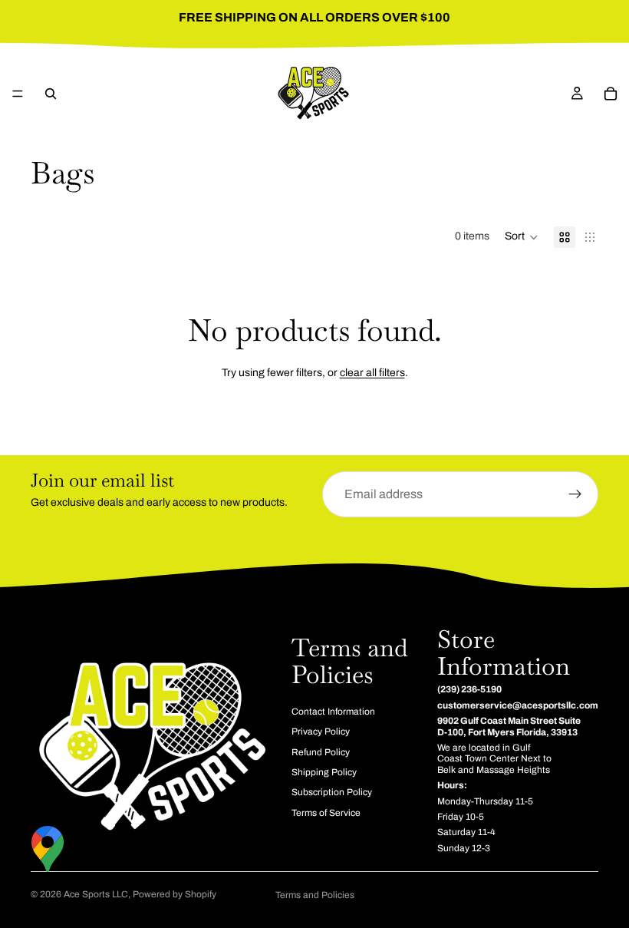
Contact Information (333, 711)
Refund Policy (320, 752)
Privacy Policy (320, 732)
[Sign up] (575, 494)
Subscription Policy (331, 793)
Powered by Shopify (174, 894)
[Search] (51, 94)
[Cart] (610, 94)
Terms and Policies (314, 895)
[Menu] (17, 93)
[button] (521, 237)
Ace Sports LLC (96, 894)
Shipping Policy (324, 772)
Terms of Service (326, 812)
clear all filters (372, 372)
